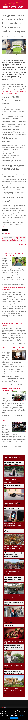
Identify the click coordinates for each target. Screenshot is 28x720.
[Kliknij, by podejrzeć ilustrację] (14, 46)
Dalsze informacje (23, 715)
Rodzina (7, 233)
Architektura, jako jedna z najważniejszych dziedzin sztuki (12, 579)
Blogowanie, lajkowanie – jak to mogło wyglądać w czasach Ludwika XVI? (13, 554)
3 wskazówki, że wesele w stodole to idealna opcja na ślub (13, 647)
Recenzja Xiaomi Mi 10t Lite (13, 508)
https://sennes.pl (6, 226)
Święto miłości (9, 625)
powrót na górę (22, 244)
